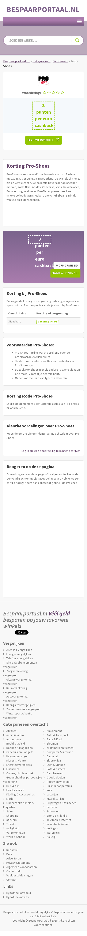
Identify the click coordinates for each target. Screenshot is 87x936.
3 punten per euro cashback (44, 115)
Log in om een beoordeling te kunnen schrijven (51, 451)
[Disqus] (43, 540)
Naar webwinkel (41, 140)
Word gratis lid (67, 265)
